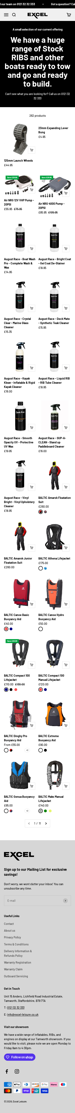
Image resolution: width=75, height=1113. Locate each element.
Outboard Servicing (16, 976)
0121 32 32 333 (15, 1007)
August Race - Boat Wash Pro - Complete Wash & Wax (19, 263)
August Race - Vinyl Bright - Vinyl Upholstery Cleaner (19, 502)
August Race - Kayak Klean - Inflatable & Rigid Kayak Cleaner (19, 382)
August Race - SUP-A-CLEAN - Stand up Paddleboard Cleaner (52, 442)
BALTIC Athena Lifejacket (54, 558)
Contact (9, 923)
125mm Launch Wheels (18, 160)
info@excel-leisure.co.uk (22, 1014)
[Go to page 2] (46, 823)
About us (9, 930)
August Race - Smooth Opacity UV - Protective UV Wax (18, 442)
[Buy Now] (31, 150)
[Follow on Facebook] (6, 1071)
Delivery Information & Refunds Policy (18, 953)
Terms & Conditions (16, 944)
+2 (27, 750)
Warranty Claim (13, 969)
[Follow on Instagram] (17, 1071)
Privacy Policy (12, 937)
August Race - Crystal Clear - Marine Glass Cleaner (17, 323)
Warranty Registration (17, 962)
